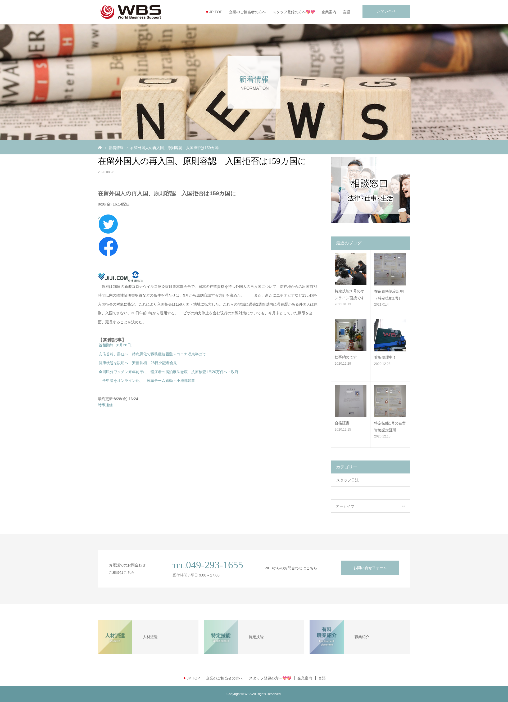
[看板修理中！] (390, 335)
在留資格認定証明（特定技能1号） (389, 294)
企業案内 (328, 12)
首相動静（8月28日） (117, 345)
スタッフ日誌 (347, 480)
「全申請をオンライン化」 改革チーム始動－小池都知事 (147, 380)
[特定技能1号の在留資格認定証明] (390, 401)
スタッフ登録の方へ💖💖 (294, 12)
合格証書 (342, 423)
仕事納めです (346, 357)
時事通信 (105, 405)
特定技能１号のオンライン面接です (349, 294)
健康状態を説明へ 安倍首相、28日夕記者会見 (138, 363)
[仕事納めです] (350, 335)
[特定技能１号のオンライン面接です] (350, 269)
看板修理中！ (385, 357)
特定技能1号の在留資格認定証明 (390, 426)
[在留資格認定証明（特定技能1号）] (390, 269)
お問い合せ (386, 11)
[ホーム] (100, 147)
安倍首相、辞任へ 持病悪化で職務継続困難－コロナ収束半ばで (152, 354)
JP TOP (215, 12)
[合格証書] (350, 401)
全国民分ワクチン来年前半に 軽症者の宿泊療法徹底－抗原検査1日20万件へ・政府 (168, 372)
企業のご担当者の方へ (247, 12)
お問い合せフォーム (370, 568)
